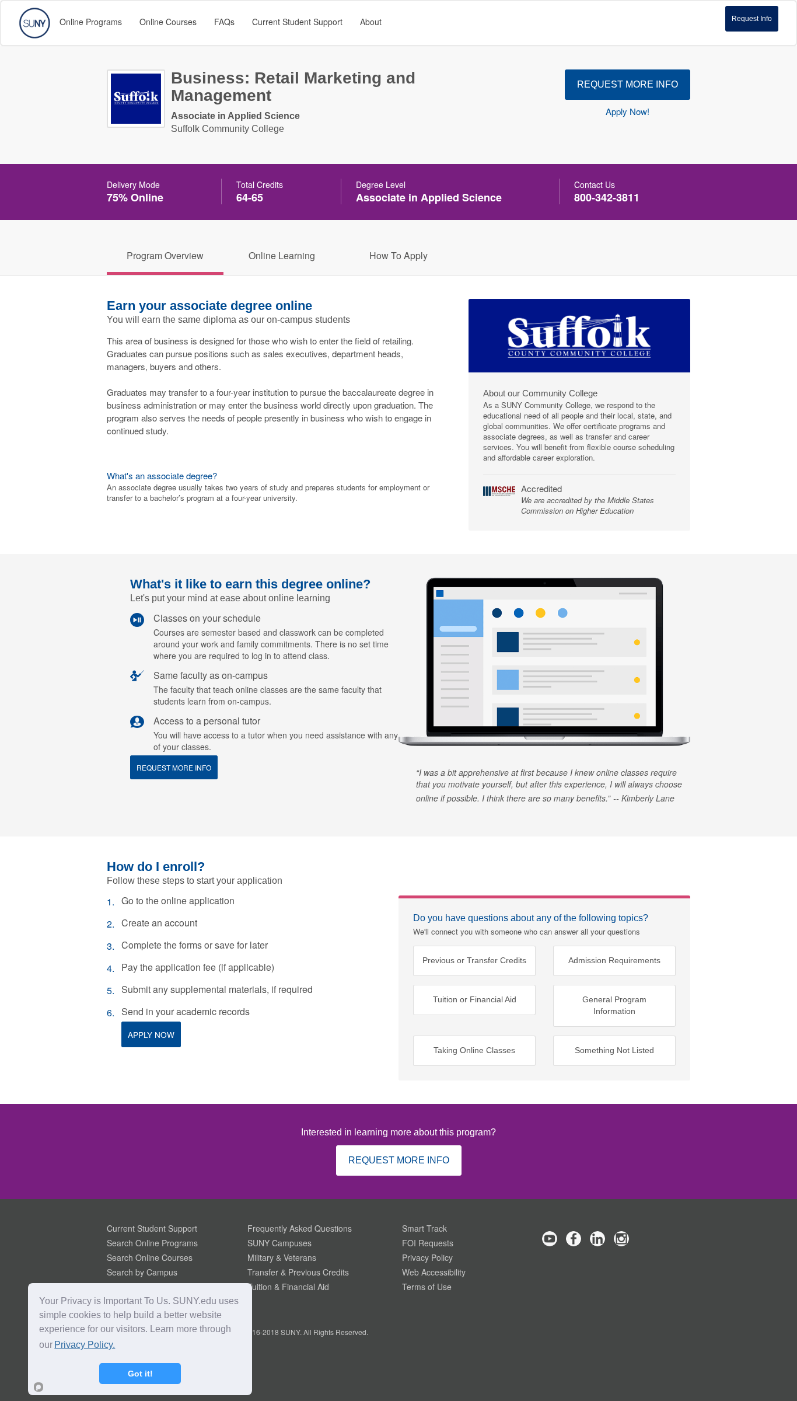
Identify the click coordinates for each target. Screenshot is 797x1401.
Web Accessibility (434, 1272)
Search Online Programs (152, 1243)
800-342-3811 (606, 197)
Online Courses (168, 21)
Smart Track (424, 1228)
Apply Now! (627, 111)
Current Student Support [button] (297, 21)
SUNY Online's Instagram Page (621, 1238)
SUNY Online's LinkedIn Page (597, 1238)
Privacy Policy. (84, 1345)
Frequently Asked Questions (299, 1228)
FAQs (224, 21)
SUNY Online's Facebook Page (573, 1238)
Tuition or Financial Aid (474, 999)
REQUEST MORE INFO (627, 84)
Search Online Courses (150, 1257)
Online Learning (282, 255)
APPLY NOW (151, 1034)
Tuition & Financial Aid (288, 1286)
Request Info (752, 19)
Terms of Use (427, 1286)
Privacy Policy (427, 1257)
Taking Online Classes (474, 1050)
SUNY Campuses (279, 1243)
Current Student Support (152, 1228)
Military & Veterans (281, 1257)
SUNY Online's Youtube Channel (549, 1238)
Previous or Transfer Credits (474, 960)
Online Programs (91, 21)
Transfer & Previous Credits (298, 1272)
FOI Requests (427, 1243)
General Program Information (614, 1005)
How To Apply (398, 255)
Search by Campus (142, 1272)
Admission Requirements (614, 960)
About (371, 21)
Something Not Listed (614, 1050)
